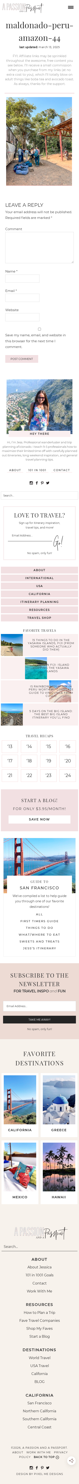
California (39, 594)
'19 (48, 761)
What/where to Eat (39, 934)
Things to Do (39, 927)
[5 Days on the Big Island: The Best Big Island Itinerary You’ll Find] (13, 715)
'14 (29, 746)
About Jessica (39, 1267)
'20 (68, 761)
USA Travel (39, 1366)
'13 (9, 746)
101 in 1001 (37, 470)
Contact (62, 470)
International (39, 578)
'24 (68, 775)
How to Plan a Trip (39, 1313)
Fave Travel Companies (39, 1320)
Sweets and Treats (40, 941)
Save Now (39, 819)
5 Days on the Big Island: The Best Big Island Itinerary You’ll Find (51, 714)
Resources (39, 609)
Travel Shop (39, 617)
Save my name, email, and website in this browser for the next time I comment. (35, 341)
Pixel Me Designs (48, 1474)
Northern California (39, 1411)
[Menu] (70, 7)
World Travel (39, 1358)
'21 (9, 775)
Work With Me (39, 1291)
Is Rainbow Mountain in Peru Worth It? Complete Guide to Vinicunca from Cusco (51, 691)
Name (11, 271)
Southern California (39, 1419)
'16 (67, 746)
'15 (48, 746)
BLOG (39, 1382)
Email (11, 291)
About (15, 470)
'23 (48, 775)
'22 (29, 775)
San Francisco (39, 1403)
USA (39, 586)
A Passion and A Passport (22, 6)
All (39, 914)
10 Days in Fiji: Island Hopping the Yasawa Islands (51, 668)
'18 (29, 761)
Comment (13, 229)
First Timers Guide (39, 921)
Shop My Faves (39, 1328)
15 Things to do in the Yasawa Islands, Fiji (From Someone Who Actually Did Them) (51, 644)
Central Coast (40, 1427)
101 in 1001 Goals (40, 1275)
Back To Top (44, 1457)
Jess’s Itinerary (39, 948)
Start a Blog (39, 1336)
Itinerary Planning (39, 602)
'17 (10, 761)
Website (12, 310)
